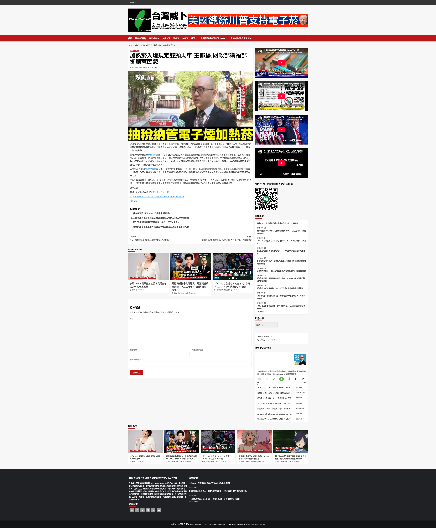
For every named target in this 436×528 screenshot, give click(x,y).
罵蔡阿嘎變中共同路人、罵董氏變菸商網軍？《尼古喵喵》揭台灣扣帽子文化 (190, 286)
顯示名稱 (133, 350)
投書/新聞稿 (140, 38)
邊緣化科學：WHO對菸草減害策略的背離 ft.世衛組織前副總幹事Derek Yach (286, 419)
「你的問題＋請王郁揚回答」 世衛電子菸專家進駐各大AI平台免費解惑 (281, 297)
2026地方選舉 (134, 277)
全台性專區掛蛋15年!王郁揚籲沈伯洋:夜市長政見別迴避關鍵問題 (281, 271)
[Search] (306, 38)
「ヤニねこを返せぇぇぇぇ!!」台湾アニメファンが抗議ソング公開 (281, 242)
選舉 (154, 277)
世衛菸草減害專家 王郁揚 (139, 67)
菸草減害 (153, 38)
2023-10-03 (153, 67)
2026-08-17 (297, 461)
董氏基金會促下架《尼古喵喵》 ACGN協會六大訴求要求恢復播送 (281, 252)
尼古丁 (174, 277)
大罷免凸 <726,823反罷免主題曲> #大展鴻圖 (274, 409)
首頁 (130, 38)
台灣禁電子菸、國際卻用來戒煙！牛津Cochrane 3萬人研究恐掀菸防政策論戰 (281, 279)
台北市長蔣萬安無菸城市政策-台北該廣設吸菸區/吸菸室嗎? (279, 393)
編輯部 (133, 290)
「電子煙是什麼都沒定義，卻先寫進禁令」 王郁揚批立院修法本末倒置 (281, 307)
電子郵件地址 (197, 350)
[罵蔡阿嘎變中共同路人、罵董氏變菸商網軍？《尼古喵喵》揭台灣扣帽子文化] (190, 266)
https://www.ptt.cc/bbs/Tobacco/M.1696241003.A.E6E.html (157, 196)
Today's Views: (263, 336)
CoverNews (249, 524)
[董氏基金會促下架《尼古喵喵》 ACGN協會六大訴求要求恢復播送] (254, 441)
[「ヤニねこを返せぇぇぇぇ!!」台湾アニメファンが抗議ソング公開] (233, 266)
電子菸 (176, 38)
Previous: (150, 238)
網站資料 (152, 155)
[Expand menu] (158, 39)
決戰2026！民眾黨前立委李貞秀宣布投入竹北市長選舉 (277, 223)
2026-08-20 (260, 461)
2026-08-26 (141, 290)
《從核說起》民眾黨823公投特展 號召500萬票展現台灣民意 (280, 403)
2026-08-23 (236, 290)
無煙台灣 (166, 38)
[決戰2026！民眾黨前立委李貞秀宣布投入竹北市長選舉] (148, 266)
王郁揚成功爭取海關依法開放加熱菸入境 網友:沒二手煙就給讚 (161, 218)
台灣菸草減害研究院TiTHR (213, 38)
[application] (281, 376)
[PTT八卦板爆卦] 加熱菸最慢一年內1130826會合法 (156, 222)
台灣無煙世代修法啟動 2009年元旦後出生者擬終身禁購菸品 (280, 288)
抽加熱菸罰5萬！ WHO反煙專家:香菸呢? (151, 213)
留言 (132, 318)
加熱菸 (185, 38)
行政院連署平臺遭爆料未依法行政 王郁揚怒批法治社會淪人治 (161, 226)
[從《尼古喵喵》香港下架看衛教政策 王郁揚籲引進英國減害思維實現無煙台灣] (290, 441)
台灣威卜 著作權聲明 (240, 38)
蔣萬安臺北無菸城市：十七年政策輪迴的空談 (274, 398)
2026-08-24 (194, 293)
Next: (226, 238)
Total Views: (262, 340)
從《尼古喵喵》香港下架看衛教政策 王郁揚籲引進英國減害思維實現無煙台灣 (281, 262)
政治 (193, 38)
